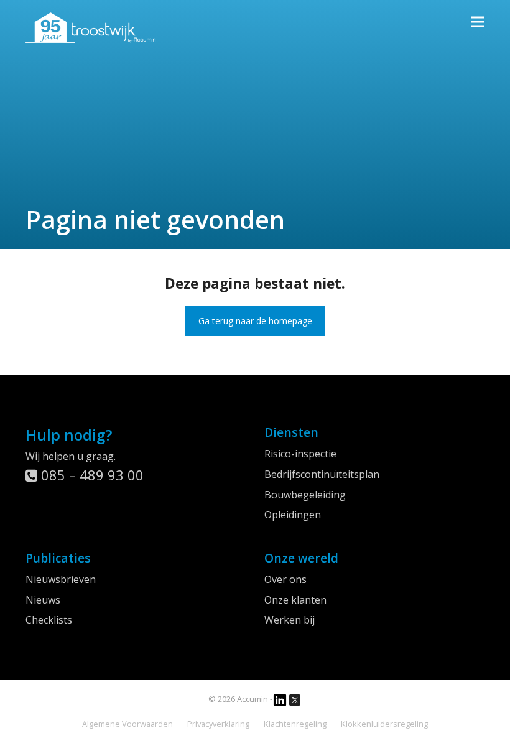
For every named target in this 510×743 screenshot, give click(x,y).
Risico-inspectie (300, 453)
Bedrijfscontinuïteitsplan (321, 474)
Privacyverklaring (218, 723)
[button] (477, 21)
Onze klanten (295, 600)
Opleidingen (292, 514)
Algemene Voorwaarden (127, 723)
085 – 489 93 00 (90, 474)
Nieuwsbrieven (61, 579)
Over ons (285, 579)
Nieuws (43, 600)
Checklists (49, 620)
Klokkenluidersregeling (384, 723)
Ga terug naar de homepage (255, 321)
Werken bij (289, 620)
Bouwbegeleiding (305, 495)
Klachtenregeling (295, 723)
